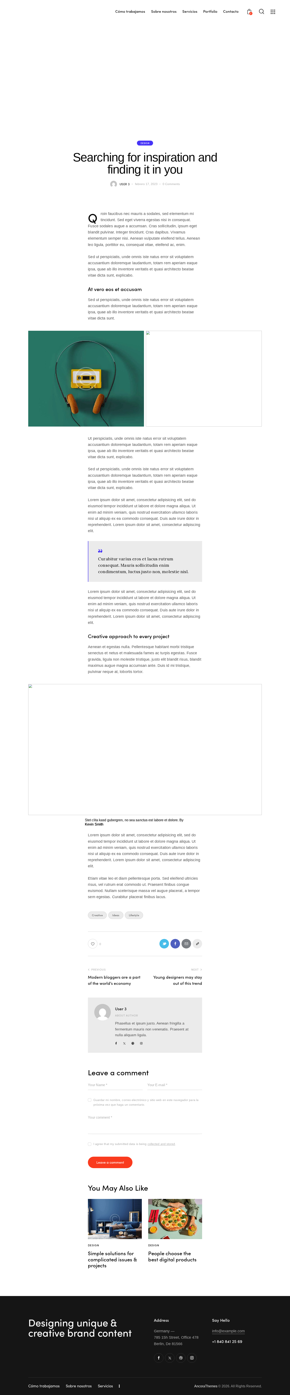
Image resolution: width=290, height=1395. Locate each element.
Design (145, 143)
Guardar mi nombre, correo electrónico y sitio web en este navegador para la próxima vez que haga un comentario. (146, 1102)
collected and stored (161, 1144)
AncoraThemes (205, 1386)
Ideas (116, 915)
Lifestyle (134, 915)
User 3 (121, 1008)
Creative (97, 915)
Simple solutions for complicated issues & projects (112, 1259)
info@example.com (228, 1331)
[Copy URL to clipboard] (197, 943)
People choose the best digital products (172, 1256)
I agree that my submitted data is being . (134, 1144)
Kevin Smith (94, 824)
